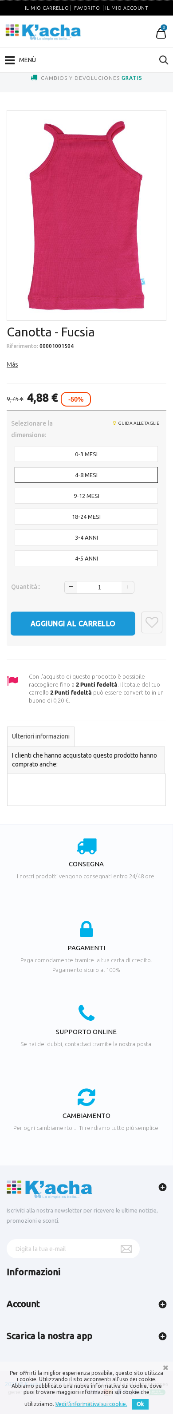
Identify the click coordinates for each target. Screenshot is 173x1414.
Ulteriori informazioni (41, 736)
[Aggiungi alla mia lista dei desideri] (151, 622)
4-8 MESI (86, 475)
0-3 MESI (86, 454)
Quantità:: (25, 586)
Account (23, 1304)
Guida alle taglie (138, 423)
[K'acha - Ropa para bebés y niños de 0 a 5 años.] (43, 32)
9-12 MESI (86, 496)
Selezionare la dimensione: (32, 429)
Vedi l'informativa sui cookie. (91, 1404)
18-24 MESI (86, 516)
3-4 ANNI (86, 537)
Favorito (87, 8)
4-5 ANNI (86, 558)
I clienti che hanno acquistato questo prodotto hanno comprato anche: (84, 760)
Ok (140, 1404)
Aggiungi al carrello (73, 624)
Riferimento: (22, 346)
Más (12, 364)
